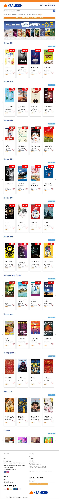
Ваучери (29, 14)
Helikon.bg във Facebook (10, 469)
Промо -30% (8, 43)
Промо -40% (8, 236)
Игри (25, 14)
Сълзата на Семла (8, 300)
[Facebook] (5, 472)
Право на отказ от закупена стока (38, 467)
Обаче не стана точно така (34, 224)
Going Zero (8, 261)
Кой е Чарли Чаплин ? (35, 416)
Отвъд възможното (22, 378)
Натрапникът (22, 338)
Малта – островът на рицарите (34, 185)
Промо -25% (8, 81)
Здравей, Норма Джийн (48, 416)
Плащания (32, 460)
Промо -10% (8, 198)
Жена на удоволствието (35, 145)
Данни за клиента (34, 463)
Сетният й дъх (48, 106)
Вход (5, 479)
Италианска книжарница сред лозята (48, 146)
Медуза (7, 222)
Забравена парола (8, 482)
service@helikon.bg (8, 467)
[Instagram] (7, 472)
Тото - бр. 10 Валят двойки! (48, 184)
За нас (5, 456)
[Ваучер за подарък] (9, 440)
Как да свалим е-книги (35, 464)
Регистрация (7, 481)
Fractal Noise (35, 261)
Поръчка (31, 458)
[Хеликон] (13, 4)
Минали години (7, 339)
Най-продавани (10, 353)
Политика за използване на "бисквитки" (14, 463)
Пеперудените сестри (22, 300)
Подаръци (20, 14)
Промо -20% (8, 120)
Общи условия (7, 461)
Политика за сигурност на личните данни (15, 465)
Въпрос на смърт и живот (34, 108)
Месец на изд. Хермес (13, 275)
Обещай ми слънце (34, 339)
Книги (10, 14)
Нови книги (8, 314)
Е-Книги (34, 14)
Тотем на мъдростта (21, 223)
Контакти (6, 460)
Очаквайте (8, 391)
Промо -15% (8, 159)
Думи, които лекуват (9, 107)
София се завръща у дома (8, 379)
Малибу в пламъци (21, 184)
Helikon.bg (6, 1)
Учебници (14, 14)
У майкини (47, 67)
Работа (5, 458)
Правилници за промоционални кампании (40, 471)
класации (39, 14)
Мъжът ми (8, 67)
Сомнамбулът (48, 338)
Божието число (33, 378)
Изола (46, 222)
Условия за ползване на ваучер (37, 466)
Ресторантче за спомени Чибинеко (22, 108)
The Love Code (48, 261)
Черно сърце (9, 184)
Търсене (31, 456)
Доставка (31, 461)
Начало (6, 14)
